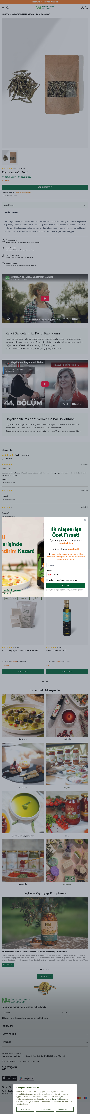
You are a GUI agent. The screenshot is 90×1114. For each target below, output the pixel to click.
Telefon (49, 570)
